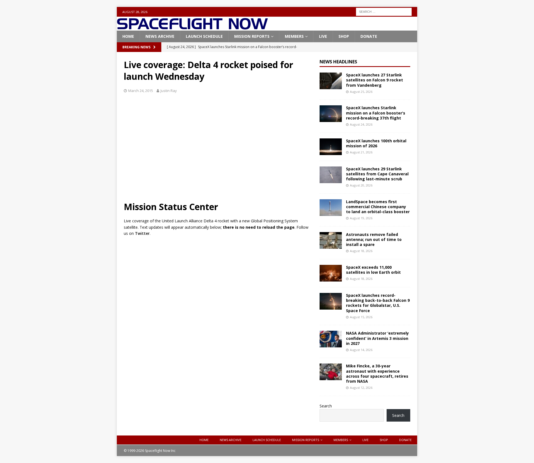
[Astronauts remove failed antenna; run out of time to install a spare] (331, 240)
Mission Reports (252, 36)
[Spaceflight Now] (192, 27)
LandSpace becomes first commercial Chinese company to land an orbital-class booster (378, 206)
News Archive (159, 36)
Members (294, 36)
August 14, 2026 (361, 350)
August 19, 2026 (361, 218)
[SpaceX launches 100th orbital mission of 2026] (331, 146)
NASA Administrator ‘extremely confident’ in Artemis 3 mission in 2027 (377, 338)
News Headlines (338, 62)
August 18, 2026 (361, 251)
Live (323, 36)
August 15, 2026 (361, 317)
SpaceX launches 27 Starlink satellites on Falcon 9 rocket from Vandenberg (374, 80)
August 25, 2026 (361, 91)
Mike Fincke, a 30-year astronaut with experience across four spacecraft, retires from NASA (377, 373)
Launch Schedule (204, 36)
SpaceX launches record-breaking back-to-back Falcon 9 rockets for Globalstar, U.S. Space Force (378, 303)
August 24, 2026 (361, 124)
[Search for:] (384, 11)
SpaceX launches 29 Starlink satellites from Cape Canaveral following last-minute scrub (377, 173)
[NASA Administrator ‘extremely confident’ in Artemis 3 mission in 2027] (331, 339)
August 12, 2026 (361, 387)
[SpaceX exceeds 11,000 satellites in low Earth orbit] (331, 273)
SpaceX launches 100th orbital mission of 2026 (376, 143)
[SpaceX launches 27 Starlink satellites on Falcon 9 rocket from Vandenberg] (331, 81)
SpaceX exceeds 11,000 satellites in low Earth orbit (373, 270)
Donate (368, 36)
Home (128, 36)
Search (326, 406)
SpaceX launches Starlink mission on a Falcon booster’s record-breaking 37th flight (375, 112)
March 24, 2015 (140, 90)
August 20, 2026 (361, 185)
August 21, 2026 (361, 152)
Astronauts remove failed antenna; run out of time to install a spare (374, 239)
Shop (343, 36)
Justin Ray (168, 90)
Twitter (142, 233)
